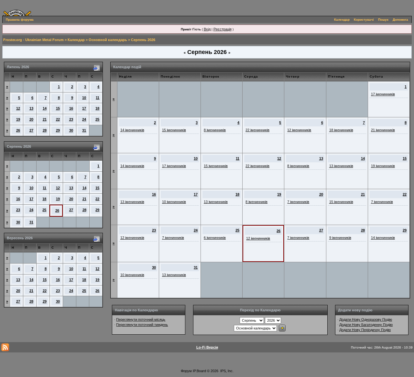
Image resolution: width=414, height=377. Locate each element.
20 (31, 119)
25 (97, 119)
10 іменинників (174, 202)
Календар (342, 19)
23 (71, 119)
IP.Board (199, 371)
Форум (186, 371)
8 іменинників (215, 130)
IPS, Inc (226, 371)
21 (45, 119)
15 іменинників (174, 130)
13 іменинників (341, 166)
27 (31, 130)
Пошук (383, 19)
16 (71, 108)
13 (31, 108)
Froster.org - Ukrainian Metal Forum (33, 40)
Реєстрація (222, 29)
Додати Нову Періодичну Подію (365, 330)
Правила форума (20, 19)
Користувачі (364, 19)
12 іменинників (299, 130)
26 (18, 130)
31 (84, 130)
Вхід (207, 29)
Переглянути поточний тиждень (142, 325)
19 (18, 119)
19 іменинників (383, 166)
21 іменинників (383, 130)
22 (58, 119)
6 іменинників (215, 238)
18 (97, 108)
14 (45, 108)
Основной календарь (108, 40)
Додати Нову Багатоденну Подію (366, 325)
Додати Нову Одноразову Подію (365, 319)
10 (84, 98)
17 (84, 108)
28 (45, 130)
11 (97, 98)
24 (84, 119)
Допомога (400, 19)
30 (71, 130)
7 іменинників (298, 202)
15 (58, 108)
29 (58, 130)
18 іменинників (341, 130)
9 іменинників (340, 238)
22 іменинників (257, 130)
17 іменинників (383, 94)
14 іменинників (132, 130)
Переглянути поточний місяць (140, 319)
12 (18, 108)
